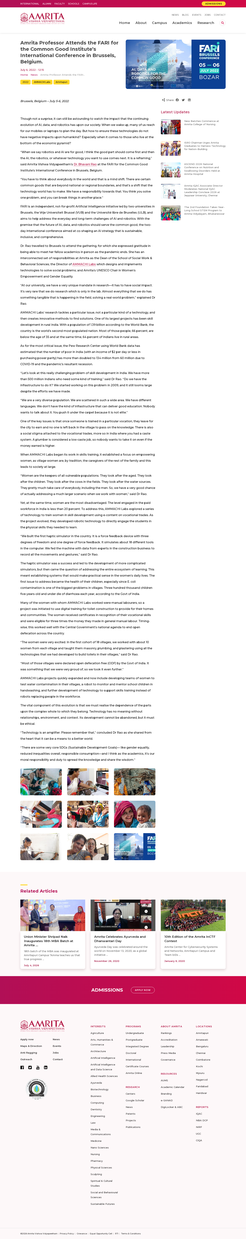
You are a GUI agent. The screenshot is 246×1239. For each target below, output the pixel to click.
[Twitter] (30, 1067)
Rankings (166, 1033)
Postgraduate (134, 1039)
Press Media (168, 1053)
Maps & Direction (31, 1046)
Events (196, 15)
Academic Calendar (172, 1087)
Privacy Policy (67, 1233)
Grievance (82, 1233)
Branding (166, 1093)
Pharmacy (97, 1160)
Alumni (47, 3)
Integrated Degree (137, 1046)
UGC (198, 1133)
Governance (168, 1059)
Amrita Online (134, 1073)
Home (24, 74)
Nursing (95, 1154)
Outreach (26, 1059)
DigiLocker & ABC (172, 1107)
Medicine (96, 1140)
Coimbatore (203, 1059)
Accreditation (169, 1039)
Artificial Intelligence (103, 1057)
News (175, 15)
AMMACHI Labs (42, 82)
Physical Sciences (101, 1167)
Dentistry (96, 1109)
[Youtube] (38, 1067)
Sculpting (96, 1174)
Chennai (200, 1053)
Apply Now (143, 990)
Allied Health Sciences (104, 1076)
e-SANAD (167, 1100)
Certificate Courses (137, 1066)
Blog (185, 15)
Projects (131, 1120)
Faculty (60, 3)
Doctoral (131, 1053)
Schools (73, 3)
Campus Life (89, 3)
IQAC (199, 1113)
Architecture (98, 1051)
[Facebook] (22, 1067)
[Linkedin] (46, 1067)
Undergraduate (135, 1033)
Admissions (213, 3)
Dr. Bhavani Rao (85, 164)
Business (96, 1096)
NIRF (199, 1127)
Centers (130, 1093)
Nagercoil (202, 1079)
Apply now (27, 1039)
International (29, 3)
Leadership (167, 1046)
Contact (220, 15)
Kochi (199, 1066)
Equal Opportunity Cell (101, 1233)
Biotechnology (99, 1089)
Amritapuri (61, 82)
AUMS (164, 1080)
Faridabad (202, 1086)
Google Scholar (135, 1100)
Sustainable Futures (103, 1203)
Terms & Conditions (131, 1233)
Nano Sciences (100, 1147)
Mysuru (200, 1073)
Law (93, 1122)
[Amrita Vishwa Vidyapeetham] (42, 18)
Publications (133, 1127)
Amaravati (202, 1039)
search (223, 23)
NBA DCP (202, 1120)
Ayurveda (96, 1082)
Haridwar (201, 1093)
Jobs (208, 15)
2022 (25, 82)
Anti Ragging (28, 1052)
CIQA (199, 1140)
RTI (116, 1233)
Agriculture (97, 1033)
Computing (97, 1102)
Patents (130, 1113)
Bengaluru (202, 1046)
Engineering (98, 1116)
